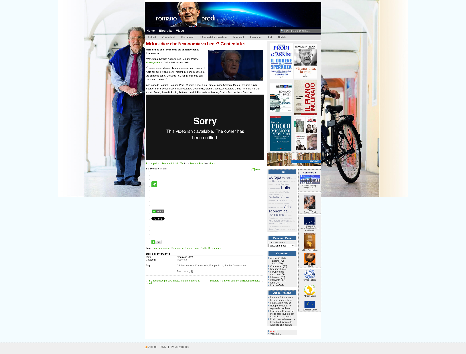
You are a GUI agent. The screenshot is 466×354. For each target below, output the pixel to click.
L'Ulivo (293, 189)
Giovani (287, 181)
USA (270, 215)
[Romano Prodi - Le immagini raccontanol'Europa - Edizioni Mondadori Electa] (281, 111)
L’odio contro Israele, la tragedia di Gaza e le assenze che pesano (282, 322)
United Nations (309, 280)
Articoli (152, 37)
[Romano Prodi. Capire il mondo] (299, 132)
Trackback (185, 271)
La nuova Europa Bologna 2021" (309, 186)
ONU (283, 221)
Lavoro (277, 184)
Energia (270, 184)
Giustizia (271, 192)
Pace (277, 229)
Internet (293, 181)
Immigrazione (274, 226)
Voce (275, 334)
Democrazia (177, 248)
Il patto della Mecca (280, 303)
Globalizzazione (278, 197)
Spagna (282, 195)
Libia (269, 181)
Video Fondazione (310, 250)
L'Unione (282, 218)
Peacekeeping (279, 203)
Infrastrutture (274, 221)
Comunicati (168, 37)
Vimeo (212, 163)
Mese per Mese (276, 242)
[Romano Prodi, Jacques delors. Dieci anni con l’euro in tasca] (311, 132)
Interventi (238, 37)
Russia (271, 229)
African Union (310, 296)
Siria (276, 218)
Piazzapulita (153, 62)
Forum (310, 266)
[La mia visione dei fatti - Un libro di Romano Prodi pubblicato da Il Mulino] (312, 149)
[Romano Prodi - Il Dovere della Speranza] (281, 78)
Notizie (282, 37)
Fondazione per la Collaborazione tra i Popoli (310, 228)
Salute (289, 229)
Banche (271, 201)
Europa (188, 248)
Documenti (187, 37)
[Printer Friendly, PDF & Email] (256, 170)
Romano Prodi (197, 163)
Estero (275, 260)
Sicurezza (283, 229)
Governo (272, 207)
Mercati (286, 177)
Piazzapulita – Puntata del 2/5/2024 (164, 163)
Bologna (277, 192)
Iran (281, 192)
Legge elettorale (285, 226)
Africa (293, 178)
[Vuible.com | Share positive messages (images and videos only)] (154, 186)
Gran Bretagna (290, 201)
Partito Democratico (210, 248)
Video (180, 30)
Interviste (255, 37)
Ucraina (292, 221)
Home (151, 30)
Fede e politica (272, 231)
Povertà (287, 203)
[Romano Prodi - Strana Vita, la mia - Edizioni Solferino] (305, 78)
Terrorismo (288, 215)
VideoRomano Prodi (310, 211)
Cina (287, 221)
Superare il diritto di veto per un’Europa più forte (235, 280)
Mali (290, 224)
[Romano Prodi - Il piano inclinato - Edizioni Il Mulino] (305, 114)
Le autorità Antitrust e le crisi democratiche (281, 299)
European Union (310, 310)
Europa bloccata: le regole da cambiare (280, 307)
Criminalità (288, 218)
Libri (269, 37)
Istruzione (280, 207)
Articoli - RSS (157, 346)
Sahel (293, 229)
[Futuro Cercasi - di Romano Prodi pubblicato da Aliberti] (300, 149)
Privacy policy (180, 346)
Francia (271, 218)
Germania (285, 184)
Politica (279, 214)
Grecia (290, 212)
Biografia (165, 30)
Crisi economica (161, 248)
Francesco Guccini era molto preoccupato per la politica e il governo (282, 314)
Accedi (274, 331)
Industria (280, 200)
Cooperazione (274, 189)
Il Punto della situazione (213, 37)
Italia (196, 248)
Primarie (271, 203)
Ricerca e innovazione (278, 223)
